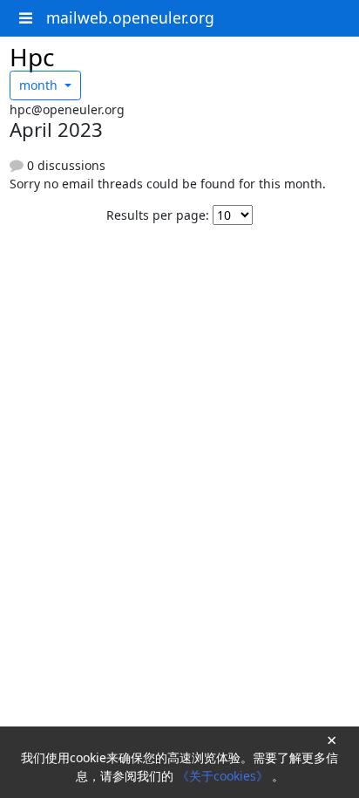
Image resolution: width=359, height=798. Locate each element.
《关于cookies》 (224, 775)
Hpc (32, 56)
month (40, 85)
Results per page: (157, 215)
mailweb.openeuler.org (130, 17)
